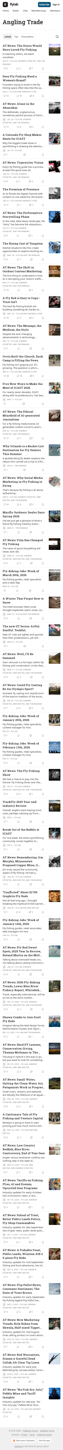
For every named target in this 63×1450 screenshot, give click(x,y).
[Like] (5, 404)
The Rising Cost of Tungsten (23, 243)
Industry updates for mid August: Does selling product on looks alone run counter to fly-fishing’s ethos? (22, 1333)
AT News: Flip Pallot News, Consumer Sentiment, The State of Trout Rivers (22, 1289)
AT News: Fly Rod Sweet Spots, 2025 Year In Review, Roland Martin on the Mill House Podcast (22, 951)
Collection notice (44, 1434)
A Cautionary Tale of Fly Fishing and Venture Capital (23, 1116)
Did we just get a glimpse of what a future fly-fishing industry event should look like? (22, 522)
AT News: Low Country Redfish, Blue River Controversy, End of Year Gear (24, 1149)
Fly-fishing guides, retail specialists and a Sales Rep (22, 581)
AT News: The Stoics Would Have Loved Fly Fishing (22, 47)
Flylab (13, 61)
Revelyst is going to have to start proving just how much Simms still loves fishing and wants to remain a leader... (22, 1124)
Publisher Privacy (30, 1430)
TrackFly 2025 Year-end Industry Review (20, 804)
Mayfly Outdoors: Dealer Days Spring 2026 (24, 514)
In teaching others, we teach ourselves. (18, 55)
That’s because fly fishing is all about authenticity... (23, 491)
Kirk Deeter (19, 559)
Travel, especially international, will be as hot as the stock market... (24, 996)
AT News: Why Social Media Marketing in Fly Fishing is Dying (23, 481)
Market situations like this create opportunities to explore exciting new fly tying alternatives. (23, 249)
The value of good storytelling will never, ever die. (21, 550)
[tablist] (19, 36)
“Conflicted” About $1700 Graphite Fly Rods (20, 894)
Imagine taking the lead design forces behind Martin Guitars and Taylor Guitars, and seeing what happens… (23, 1027)
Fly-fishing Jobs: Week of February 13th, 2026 (21, 745)
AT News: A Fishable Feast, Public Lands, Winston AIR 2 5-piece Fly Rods (23, 1254)
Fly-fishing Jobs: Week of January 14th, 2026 (21, 922)
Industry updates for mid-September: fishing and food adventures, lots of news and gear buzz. (23, 1263)
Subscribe (44, 4)
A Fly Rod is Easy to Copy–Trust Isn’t (21, 300)
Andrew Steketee (27, 61)
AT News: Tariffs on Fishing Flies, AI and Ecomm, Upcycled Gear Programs (23, 1184)
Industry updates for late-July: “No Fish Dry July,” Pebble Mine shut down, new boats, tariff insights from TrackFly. (23, 1403)
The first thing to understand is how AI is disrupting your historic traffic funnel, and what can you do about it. (23, 277)
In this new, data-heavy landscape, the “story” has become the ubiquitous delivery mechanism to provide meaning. (24, 222)
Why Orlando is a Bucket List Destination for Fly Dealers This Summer (23, 450)
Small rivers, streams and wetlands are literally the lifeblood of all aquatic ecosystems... (24, 1093)
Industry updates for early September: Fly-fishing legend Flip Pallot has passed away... (24, 1298)
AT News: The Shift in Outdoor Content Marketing (22, 269)
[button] (6, 10)
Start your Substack (25, 1440)
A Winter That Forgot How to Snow (23, 600)
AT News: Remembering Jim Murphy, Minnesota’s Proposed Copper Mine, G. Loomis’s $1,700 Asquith (23, 861)
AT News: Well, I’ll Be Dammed (18, 656)
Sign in (56, 4)
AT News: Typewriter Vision (23, 162)
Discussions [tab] (27, 36)
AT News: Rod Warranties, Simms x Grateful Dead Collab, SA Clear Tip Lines (21, 1358)
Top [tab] (16, 36)
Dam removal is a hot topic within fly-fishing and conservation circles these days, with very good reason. (23, 664)
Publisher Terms (47, 1430)
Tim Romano (23, 123)
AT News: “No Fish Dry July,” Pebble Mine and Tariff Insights (23, 1393)
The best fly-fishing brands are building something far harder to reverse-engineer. (21, 308)
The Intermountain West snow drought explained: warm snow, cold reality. (23, 608)
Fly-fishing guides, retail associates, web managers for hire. (22, 930)
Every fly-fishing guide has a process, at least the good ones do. (23, 168)
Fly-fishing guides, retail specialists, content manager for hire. (22, 726)
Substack (18, 1446)
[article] (31, 57)
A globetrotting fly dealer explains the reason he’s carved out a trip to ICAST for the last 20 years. (24, 460)
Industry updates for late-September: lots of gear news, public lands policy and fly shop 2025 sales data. (23, 1229)
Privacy (24, 1434)
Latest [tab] (8, 36)
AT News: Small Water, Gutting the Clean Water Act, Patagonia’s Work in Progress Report (23, 1083)
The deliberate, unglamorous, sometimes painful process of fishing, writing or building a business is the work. (23, 113)
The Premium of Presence (21, 189)
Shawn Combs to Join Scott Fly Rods (22, 1019)
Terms (32, 1434)
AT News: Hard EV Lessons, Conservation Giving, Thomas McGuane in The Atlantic (22, 1048)
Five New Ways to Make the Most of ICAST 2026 (23, 386)
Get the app (44, 1440)
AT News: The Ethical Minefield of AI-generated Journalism (21, 415)
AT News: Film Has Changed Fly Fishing (23, 542)
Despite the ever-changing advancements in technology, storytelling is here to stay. (19, 335)
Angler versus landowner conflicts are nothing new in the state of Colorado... (24, 1159)
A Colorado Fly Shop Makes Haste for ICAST (22, 137)
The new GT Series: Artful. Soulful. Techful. (21, 628)
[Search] (57, 36)
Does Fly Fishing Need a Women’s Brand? (20, 78)
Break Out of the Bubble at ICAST (21, 831)
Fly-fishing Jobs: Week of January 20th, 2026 (21, 718)
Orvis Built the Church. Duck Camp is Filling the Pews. (23, 358)
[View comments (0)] (18, 236)
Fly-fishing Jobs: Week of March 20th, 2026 (21, 573)
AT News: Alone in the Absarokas (18, 106)
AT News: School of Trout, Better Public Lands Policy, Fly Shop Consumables (22, 1219)
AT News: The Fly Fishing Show (21, 773)
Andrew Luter (29, 92)
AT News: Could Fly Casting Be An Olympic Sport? (22, 687)
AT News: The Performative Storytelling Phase (22, 215)
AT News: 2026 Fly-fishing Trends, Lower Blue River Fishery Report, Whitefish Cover (21, 986)
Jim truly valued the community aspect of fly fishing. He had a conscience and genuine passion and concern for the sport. (23, 871)
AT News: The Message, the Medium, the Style (22, 328)
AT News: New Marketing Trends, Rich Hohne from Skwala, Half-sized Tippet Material (21, 1324)
